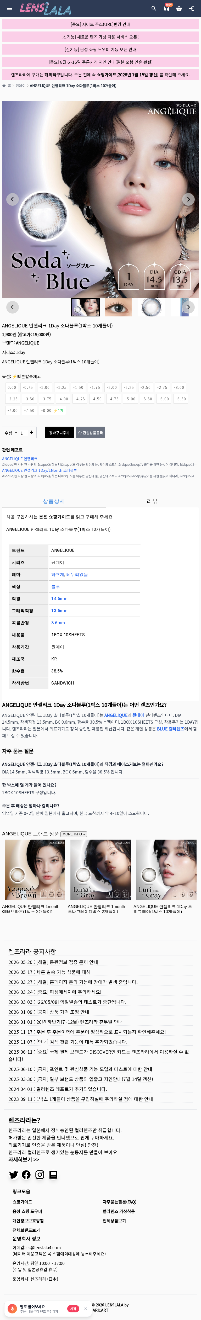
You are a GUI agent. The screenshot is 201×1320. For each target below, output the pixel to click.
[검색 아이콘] (154, 8)
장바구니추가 (59, 432)
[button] (85, 307)
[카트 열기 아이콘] (179, 8)
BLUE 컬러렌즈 (170, 728)
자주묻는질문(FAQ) (119, 1202)
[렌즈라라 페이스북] (26, 1174)
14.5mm (59, 598)
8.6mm (58, 622)
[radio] (11, 387)
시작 (73, 1308)
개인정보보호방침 (28, 1220)
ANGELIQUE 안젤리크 (19, 458)
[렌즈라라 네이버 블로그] (53, 1174)
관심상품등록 (93, 432)
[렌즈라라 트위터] (13, 1174)
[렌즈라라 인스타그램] (40, 1174)
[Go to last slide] (12, 199)
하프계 (57, 574)
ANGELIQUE (27, 343)
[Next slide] (188, 199)
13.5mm (59, 610)
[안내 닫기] (85, 1309)
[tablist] (100, 501)
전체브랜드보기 (26, 1230)
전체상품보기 (114, 1220)
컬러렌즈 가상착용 (119, 1211)
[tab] (54, 501)
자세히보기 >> (23, 1159)
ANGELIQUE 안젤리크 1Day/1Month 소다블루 (39, 470)
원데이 (20, 85)
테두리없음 (77, 574)
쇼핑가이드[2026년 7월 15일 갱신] (127, 74)
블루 (55, 586)
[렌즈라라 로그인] (191, 8)
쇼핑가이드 (59, 516)
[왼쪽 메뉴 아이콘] (9, 8)
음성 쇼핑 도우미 (27, 1211)
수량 (19, 432)
